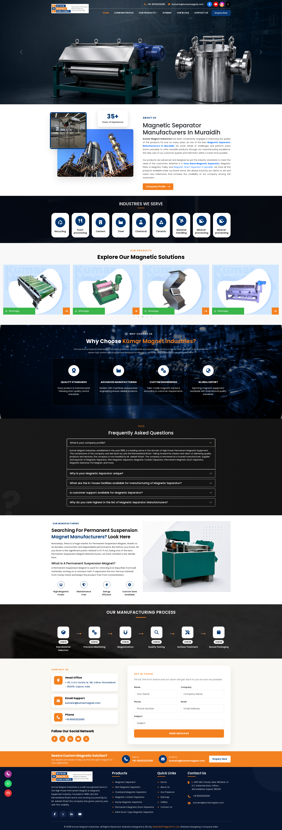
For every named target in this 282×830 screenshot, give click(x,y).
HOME (106, 12)
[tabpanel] (36, 290)
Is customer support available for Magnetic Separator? (106, 492)
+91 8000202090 (74, 719)
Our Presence (167, 792)
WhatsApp (13, 311)
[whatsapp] (8, 783)
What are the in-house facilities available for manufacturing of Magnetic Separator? (126, 483)
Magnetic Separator (125, 782)
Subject (138, 716)
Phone (137, 701)
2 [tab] (138, 316)
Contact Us (166, 807)
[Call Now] (8, 774)
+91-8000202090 (156, 4)
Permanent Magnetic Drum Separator (134, 807)
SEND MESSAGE (179, 733)
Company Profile (124, 12)
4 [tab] (147, 316)
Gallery (164, 802)
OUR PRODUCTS (147, 12)
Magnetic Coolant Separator (129, 797)
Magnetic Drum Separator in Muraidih (193, 167)
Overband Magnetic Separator (130, 792)
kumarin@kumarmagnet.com (187, 4)
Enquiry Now (221, 12)
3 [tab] (142, 316)
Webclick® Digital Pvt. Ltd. (166, 826)
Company (186, 687)
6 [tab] (149, 409)
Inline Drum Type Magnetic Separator (134, 812)
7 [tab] (154, 409)
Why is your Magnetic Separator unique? (96, 473)
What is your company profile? (87, 442)
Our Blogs (183, 12)
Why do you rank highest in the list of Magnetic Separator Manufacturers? (119, 502)
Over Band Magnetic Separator (201, 163)
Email (184, 701)
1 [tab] (133, 316)
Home (164, 782)
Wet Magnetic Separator (127, 787)
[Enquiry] (8, 793)
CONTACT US (201, 12)
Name (137, 687)
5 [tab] (151, 316)
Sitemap (167, 12)
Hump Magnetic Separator (128, 802)
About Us (165, 787)
